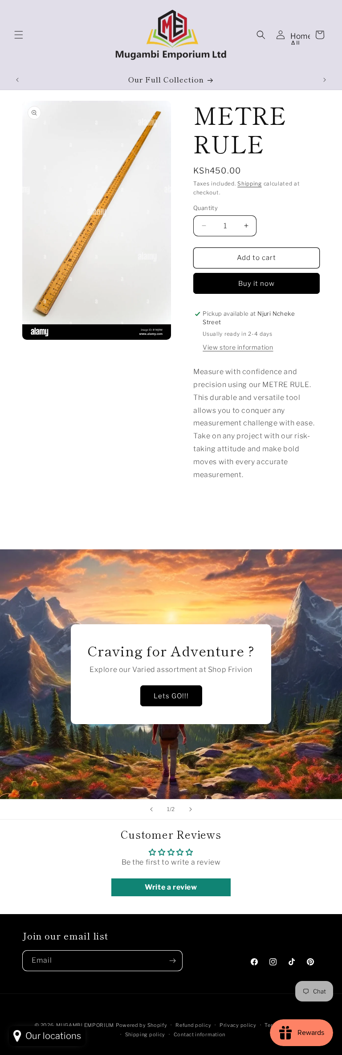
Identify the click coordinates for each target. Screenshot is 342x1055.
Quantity (205, 207)
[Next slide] (190, 809)
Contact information (199, 1034)
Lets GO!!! (171, 696)
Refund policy (193, 1025)
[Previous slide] (151, 809)
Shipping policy (145, 1034)
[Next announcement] (324, 80)
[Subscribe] (172, 960)
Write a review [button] (171, 887)
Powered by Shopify (141, 1025)
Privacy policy (238, 1025)
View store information (238, 347)
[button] (18, 35)
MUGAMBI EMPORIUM (85, 1025)
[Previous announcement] (17, 80)
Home (301, 36)
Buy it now (256, 284)
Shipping (249, 183)
